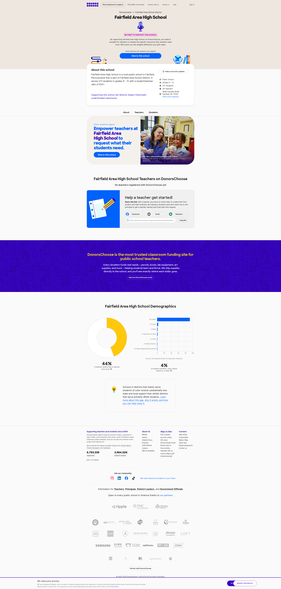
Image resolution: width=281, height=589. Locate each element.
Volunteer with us (166, 451)
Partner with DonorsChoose (140, 568)
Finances (145, 443)
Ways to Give (166, 431)
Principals (130, 489)
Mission (144, 434)
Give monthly (165, 448)
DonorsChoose (92, 5)
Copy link (182, 220)
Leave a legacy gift (167, 453)
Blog (186, 440)
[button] (156, 220)
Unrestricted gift (166, 456)
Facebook (136, 214)
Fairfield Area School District (148, 12)
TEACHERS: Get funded (135, 4)
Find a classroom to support (113, 5)
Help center (183, 434)
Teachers (139, 112)
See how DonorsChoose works (140, 277)
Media (181, 440)
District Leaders (145, 489)
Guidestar (106, 448)
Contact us (183, 448)
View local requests (170, 96)
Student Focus (147, 440)
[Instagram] (112, 478)
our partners (166, 495)
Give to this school (140, 56)
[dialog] (140, 583)
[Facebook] (126, 478)
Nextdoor (179, 214)
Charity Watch (126, 445)
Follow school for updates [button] (175, 72)
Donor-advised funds (168, 443)
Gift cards (164, 440)
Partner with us (153, 4)
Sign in (191, 4)
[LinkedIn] (119, 478)
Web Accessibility (148, 451)
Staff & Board (147, 445)
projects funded (120, 453)
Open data (183, 443)
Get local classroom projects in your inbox (158, 478)
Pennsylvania (125, 12)
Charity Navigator (93, 448)
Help (174, 4)
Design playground (186, 445)
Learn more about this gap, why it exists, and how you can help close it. (145, 400)
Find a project (165, 434)
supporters (93, 453)
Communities (183, 437)
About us (165, 4)
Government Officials (171, 489)
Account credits (166, 437)
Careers (145, 448)
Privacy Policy (114, 586)
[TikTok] (133, 478)
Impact (144, 437)
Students (153, 112)
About (126, 112)
